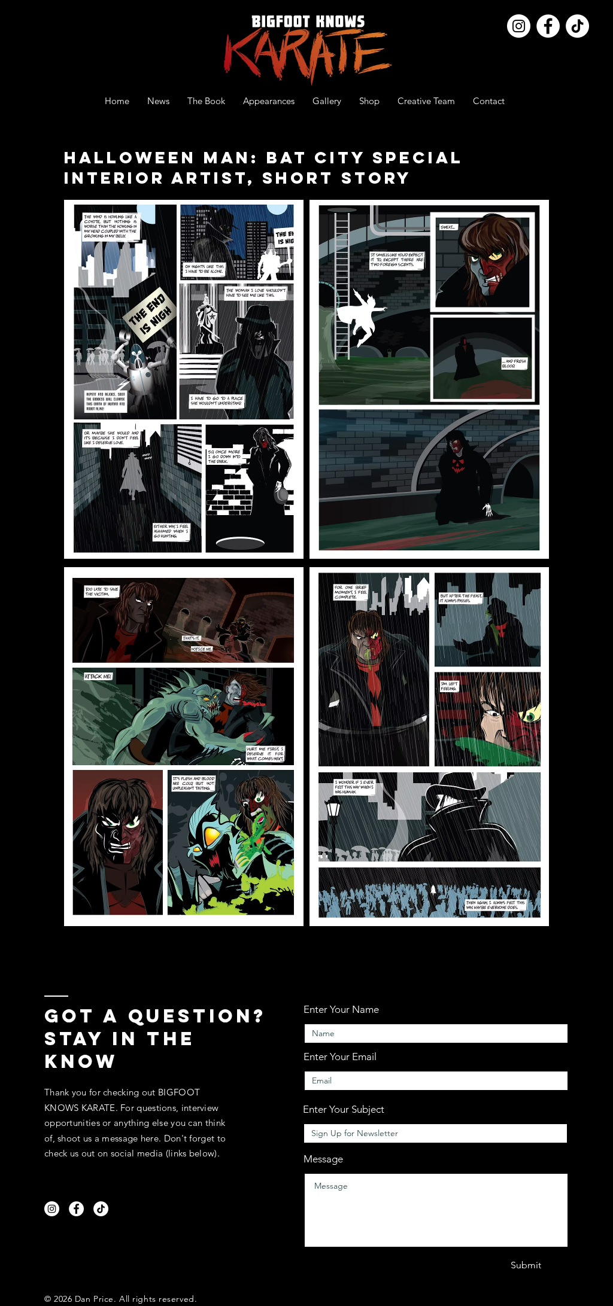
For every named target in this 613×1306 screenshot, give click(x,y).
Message (323, 1159)
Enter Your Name (341, 1009)
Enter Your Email (340, 1057)
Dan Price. (96, 1298)
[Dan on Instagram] (518, 26)
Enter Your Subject (343, 1109)
